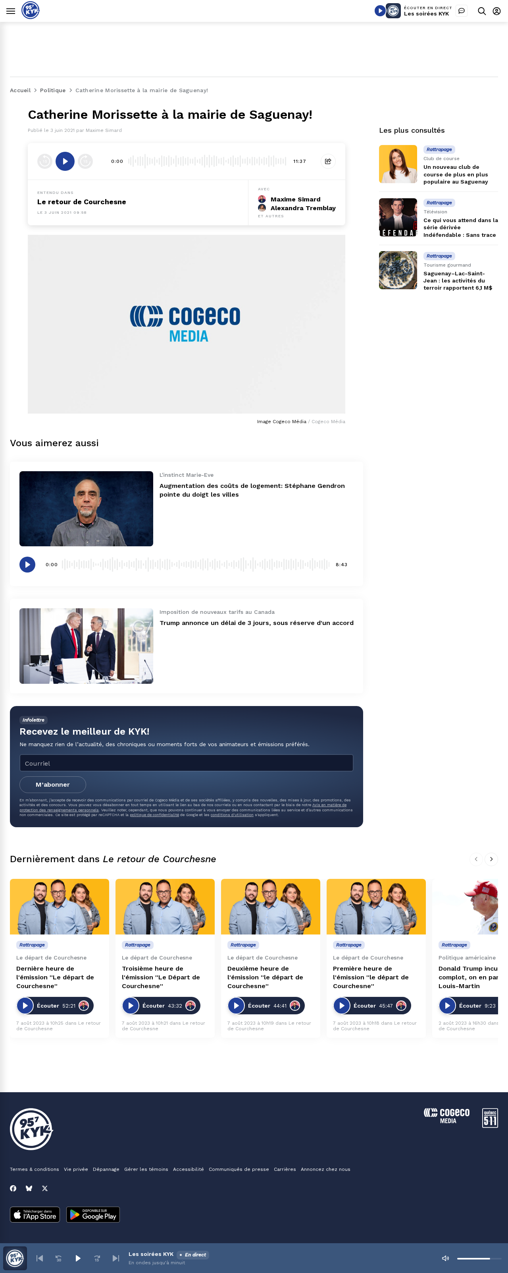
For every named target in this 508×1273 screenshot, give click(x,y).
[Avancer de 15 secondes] (85, 161)
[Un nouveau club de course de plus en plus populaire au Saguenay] (398, 164)
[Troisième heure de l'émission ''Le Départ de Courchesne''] (165, 907)
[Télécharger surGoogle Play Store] (93, 1215)
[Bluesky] (29, 1188)
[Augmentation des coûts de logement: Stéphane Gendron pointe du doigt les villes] (86, 508)
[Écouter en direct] (380, 10)
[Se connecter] (497, 11)
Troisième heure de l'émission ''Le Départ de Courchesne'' (161, 977)
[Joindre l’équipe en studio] (462, 11)
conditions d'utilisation (232, 815)
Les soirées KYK (426, 13)
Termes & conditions (34, 1169)
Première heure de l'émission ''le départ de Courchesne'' (371, 977)
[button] (40, 1258)
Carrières (285, 1169)
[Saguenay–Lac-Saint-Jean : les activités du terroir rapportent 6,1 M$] (398, 270)
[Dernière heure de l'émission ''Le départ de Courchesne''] (59, 907)
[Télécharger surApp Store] (35, 1215)
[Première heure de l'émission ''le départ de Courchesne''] (376, 907)
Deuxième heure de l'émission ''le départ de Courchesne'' (265, 977)
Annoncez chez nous (325, 1169)
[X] (45, 1188)
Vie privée (76, 1169)
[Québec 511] (490, 1126)
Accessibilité (188, 1169)
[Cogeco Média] (447, 1121)
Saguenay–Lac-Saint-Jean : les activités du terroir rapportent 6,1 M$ (458, 280)
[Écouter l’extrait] (65, 161)
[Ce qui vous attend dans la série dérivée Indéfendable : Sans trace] (398, 217)
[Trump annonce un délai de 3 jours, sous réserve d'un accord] (86, 645)
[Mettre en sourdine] (445, 1258)
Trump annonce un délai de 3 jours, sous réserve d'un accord (257, 623)
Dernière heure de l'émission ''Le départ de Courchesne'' (55, 977)
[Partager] (328, 161)
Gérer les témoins (146, 1169)
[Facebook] (13, 1188)
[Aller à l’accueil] (30, 17)
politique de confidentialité (154, 815)
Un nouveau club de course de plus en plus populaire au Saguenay (455, 174)
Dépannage (106, 1169)
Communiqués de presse (239, 1169)
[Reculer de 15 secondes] (44, 161)
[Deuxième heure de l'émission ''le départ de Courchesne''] (270, 907)
